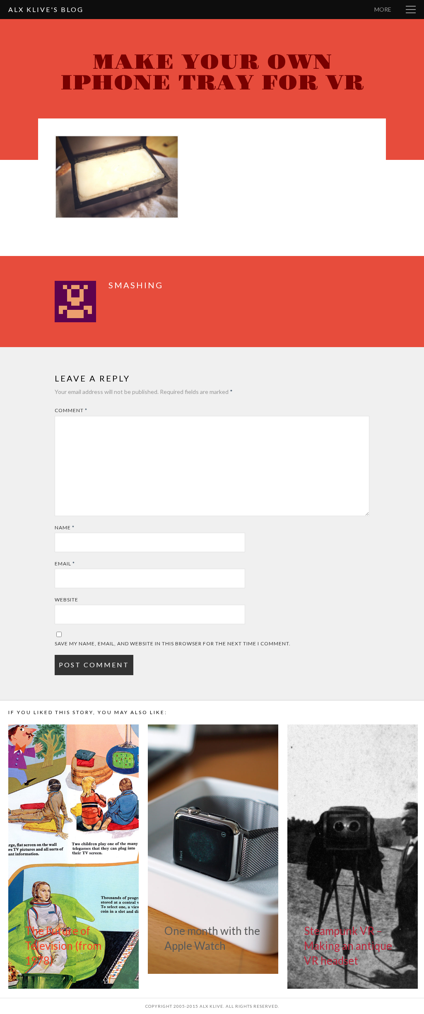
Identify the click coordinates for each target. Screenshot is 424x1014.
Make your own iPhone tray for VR (212, 72)
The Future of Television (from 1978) (63, 945)
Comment (71, 410)
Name (65, 527)
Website (66, 599)
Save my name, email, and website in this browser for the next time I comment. (173, 643)
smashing (135, 285)
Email (65, 563)
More (382, 9)
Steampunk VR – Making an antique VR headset (348, 945)
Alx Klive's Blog (46, 9)
